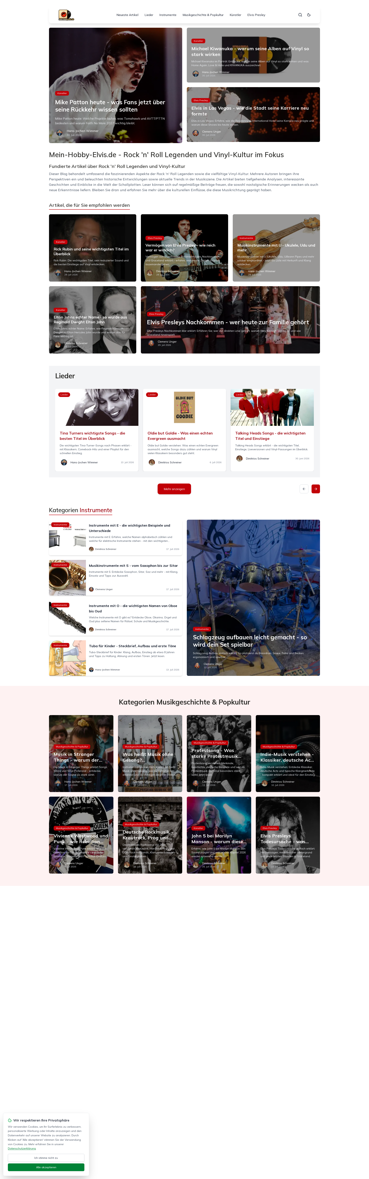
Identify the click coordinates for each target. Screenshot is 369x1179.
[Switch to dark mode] (308, 14)
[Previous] (304, 488)
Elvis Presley (256, 15)
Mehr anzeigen (174, 489)
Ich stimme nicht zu (46, 1158)
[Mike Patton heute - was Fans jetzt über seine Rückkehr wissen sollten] (115, 85)
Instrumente (167, 15)
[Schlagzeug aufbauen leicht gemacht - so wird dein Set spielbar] (253, 598)
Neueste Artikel (127, 15)
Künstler (235, 15)
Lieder (149, 15)
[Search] (300, 15)
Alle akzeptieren (46, 1167)
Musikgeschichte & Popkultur (203, 15)
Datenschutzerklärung (22, 1148)
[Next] (316, 488)
